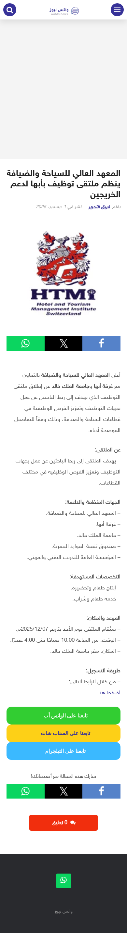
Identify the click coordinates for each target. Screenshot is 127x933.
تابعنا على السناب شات (63, 733)
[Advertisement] (63, 89)
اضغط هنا (109, 693)
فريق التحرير (99, 207)
